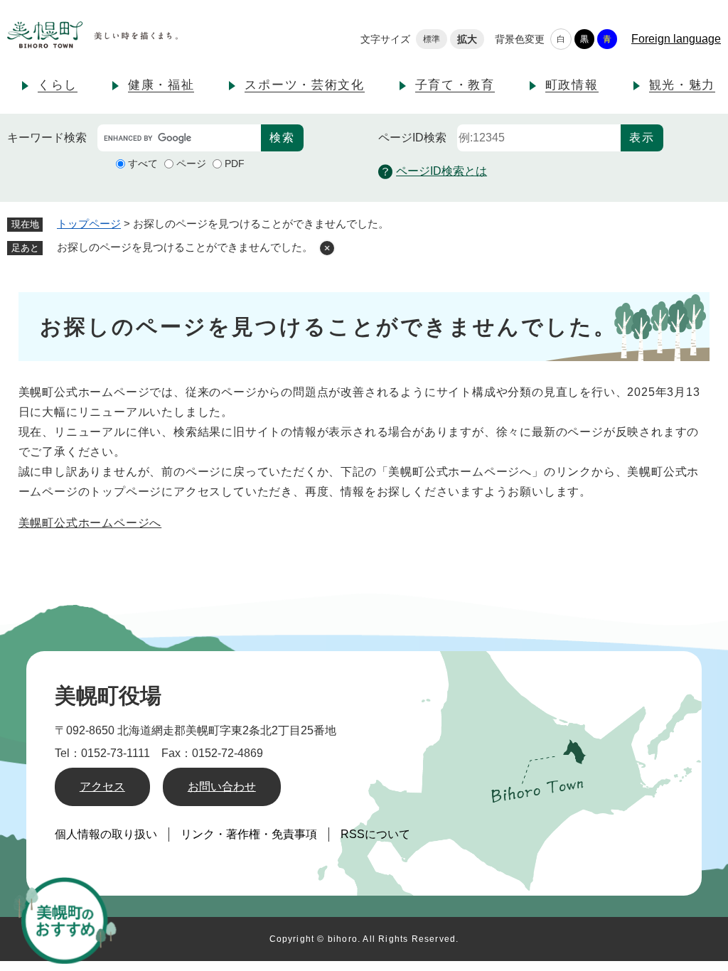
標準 (431, 39)
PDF (235, 163)
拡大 (467, 39)
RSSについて (375, 834)
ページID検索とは (441, 171)
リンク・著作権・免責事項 (249, 834)
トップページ (89, 224)
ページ (191, 163)
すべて (143, 163)
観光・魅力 (682, 85)
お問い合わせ (222, 786)
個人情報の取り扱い (106, 834)
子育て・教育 (455, 85)
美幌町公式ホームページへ (90, 523)
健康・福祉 (161, 85)
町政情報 (572, 85)
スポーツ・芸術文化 (304, 85)
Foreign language (676, 39)
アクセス (102, 786)
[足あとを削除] (327, 248)
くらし (57, 85)
